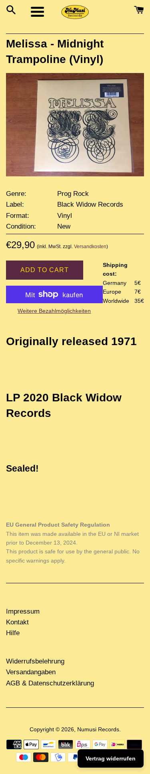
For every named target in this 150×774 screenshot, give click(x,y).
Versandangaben (31, 672)
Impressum (23, 611)
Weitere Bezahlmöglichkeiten (54, 311)
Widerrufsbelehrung (35, 661)
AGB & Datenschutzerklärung (50, 683)
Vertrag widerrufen (111, 758)
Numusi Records (98, 730)
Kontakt (17, 622)
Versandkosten (90, 246)
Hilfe (13, 633)
